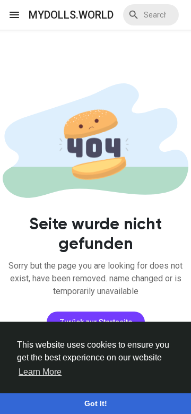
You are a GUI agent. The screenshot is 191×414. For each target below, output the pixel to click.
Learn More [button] (40, 371)
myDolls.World (71, 14)
